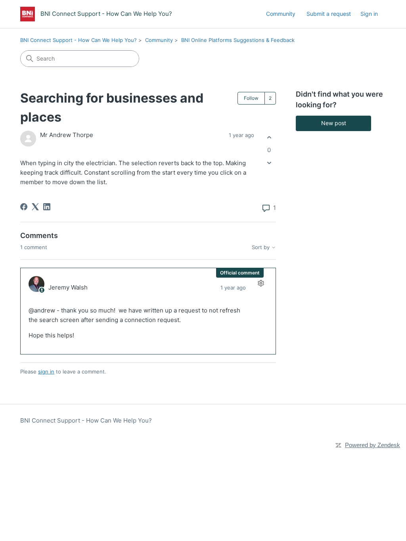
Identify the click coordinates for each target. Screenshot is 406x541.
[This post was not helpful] (269, 163)
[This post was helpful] (269, 138)
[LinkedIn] (46, 206)
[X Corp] (35, 206)
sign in (46, 371)
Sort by (261, 247)
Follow (251, 98)
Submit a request (328, 13)
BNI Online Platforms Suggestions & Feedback (238, 40)
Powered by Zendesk (372, 445)
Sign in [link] (369, 13)
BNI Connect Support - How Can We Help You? (78, 40)
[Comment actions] (261, 283)
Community (280, 13)
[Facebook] (23, 206)
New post (333, 123)
